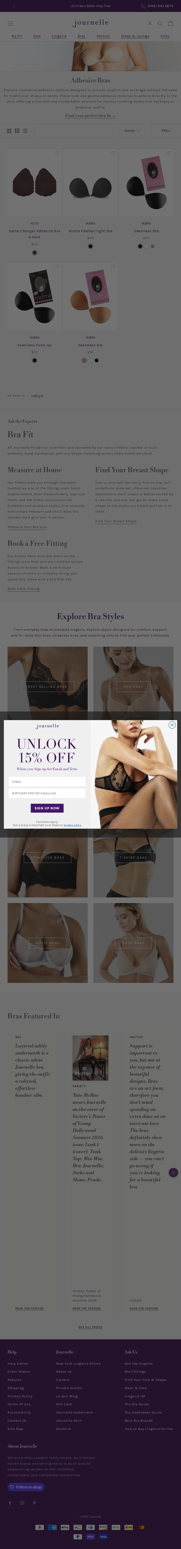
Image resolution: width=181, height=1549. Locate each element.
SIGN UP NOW (47, 808)
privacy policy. (73, 825)
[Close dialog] (172, 725)
